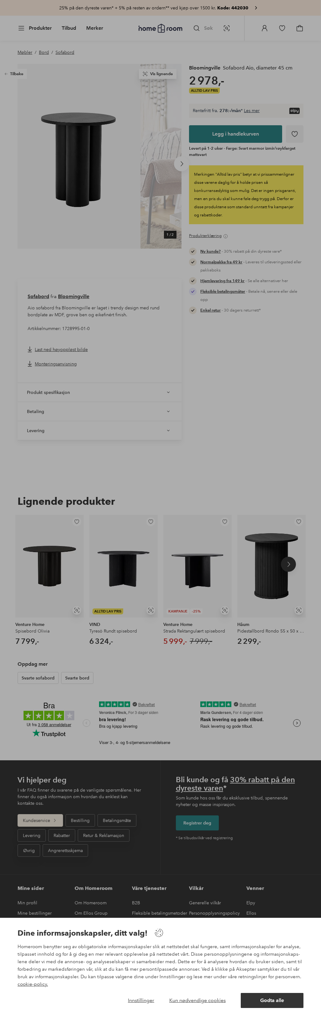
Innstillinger (141, 1000)
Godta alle (272, 1000)
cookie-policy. (33, 984)
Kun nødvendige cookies (197, 1000)
